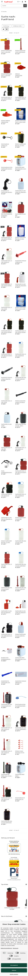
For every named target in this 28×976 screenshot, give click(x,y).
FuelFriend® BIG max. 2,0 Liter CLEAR (20, 541)
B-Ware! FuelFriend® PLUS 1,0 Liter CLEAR (20, 308)
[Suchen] (25, 5)
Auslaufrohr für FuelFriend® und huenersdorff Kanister (6, 681)
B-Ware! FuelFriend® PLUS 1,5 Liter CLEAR (20, 121)
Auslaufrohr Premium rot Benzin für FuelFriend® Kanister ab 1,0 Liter (20, 261)
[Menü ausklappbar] (2, 1)
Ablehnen (14, 970)
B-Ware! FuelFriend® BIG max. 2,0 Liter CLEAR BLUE (6, 541)
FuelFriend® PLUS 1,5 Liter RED (6, 564)
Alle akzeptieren (14, 965)
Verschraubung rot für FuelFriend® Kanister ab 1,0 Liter (6, 168)
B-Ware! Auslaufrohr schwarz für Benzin (20, 401)
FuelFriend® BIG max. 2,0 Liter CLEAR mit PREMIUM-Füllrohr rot (20, 588)
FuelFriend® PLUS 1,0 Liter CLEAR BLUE (20, 494)
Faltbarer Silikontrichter (18, 74)
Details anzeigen (14, 974)
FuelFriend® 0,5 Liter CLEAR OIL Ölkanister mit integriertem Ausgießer (20, 191)
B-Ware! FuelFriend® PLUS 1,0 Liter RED (6, 74)
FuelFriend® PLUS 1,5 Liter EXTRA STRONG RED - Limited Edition (6, 284)
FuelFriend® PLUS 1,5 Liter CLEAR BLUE (20, 354)
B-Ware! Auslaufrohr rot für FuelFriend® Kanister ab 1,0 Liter (20, 51)
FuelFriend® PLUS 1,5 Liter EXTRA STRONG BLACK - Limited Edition (20, 331)
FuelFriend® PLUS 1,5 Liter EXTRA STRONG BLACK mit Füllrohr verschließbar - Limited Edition (7, 331)
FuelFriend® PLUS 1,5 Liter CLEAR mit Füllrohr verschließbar (20, 448)
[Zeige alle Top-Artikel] (26, 884)
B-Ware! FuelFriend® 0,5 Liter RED (20, 518)
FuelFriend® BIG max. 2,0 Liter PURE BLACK (6, 821)
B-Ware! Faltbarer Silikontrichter (5, 121)
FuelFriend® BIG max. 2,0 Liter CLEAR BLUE (20, 564)
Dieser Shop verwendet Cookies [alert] (14, 924)
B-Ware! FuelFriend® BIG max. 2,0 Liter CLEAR (20, 238)
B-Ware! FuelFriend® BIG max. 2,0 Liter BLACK (20, 144)
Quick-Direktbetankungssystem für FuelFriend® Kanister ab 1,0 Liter (7, 471)
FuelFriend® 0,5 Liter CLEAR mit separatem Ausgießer (20, 284)
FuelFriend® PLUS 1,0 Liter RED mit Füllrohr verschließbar (20, 471)
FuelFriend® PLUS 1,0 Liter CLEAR (6, 308)
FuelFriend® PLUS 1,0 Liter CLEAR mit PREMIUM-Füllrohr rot (6, 728)
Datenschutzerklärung (6, 948)
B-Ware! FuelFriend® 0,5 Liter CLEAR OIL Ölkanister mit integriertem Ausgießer (20, 635)
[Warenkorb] (25, 1)
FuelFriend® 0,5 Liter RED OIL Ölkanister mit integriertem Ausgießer (7, 518)
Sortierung (6, 26)
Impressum (15, 948)
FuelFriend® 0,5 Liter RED (20, 214)
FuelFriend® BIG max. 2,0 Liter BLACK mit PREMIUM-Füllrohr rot (6, 705)
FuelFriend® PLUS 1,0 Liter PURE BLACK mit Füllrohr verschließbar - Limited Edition (6, 635)
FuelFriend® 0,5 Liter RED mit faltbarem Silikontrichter (6, 611)
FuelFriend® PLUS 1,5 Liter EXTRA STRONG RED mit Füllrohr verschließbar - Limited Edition (7, 238)
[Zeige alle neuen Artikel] (26, 916)
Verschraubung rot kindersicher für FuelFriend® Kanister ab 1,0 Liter (20, 798)
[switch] (4, 953)
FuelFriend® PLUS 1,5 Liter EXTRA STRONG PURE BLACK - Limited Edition (20, 98)
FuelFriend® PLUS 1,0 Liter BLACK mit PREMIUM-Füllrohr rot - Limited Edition (7, 798)
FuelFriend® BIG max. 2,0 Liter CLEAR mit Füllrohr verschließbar (20, 378)
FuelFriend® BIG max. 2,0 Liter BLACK (6, 588)
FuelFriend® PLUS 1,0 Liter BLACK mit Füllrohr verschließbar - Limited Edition (6, 494)
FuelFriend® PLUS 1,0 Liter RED (6, 448)
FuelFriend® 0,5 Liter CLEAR (6, 424)
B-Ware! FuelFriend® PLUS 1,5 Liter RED (6, 51)
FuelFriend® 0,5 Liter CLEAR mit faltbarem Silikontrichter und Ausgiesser (20, 611)
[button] (22, 1)
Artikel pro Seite (17, 26)
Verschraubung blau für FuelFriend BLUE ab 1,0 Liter (21, 705)
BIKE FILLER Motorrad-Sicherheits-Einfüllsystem (6, 214)
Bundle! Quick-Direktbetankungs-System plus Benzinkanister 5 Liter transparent (6, 658)
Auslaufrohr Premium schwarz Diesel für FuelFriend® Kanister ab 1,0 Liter (6, 378)
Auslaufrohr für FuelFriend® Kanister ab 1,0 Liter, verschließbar (6, 191)
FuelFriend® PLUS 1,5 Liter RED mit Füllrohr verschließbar (6, 354)
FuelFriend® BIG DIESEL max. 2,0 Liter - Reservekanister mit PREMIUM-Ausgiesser (6, 775)
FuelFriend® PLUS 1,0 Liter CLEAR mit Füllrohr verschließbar (6, 261)
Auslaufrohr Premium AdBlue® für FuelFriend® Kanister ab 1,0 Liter (20, 681)
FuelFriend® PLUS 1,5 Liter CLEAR (6, 401)
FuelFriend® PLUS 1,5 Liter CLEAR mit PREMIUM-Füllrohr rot (6, 751)
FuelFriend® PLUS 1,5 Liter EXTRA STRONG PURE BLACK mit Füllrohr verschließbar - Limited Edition (6, 98)
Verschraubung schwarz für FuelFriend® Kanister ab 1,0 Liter (6, 144)
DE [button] (18, 1)
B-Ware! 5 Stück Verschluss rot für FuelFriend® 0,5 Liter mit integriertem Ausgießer (20, 751)
